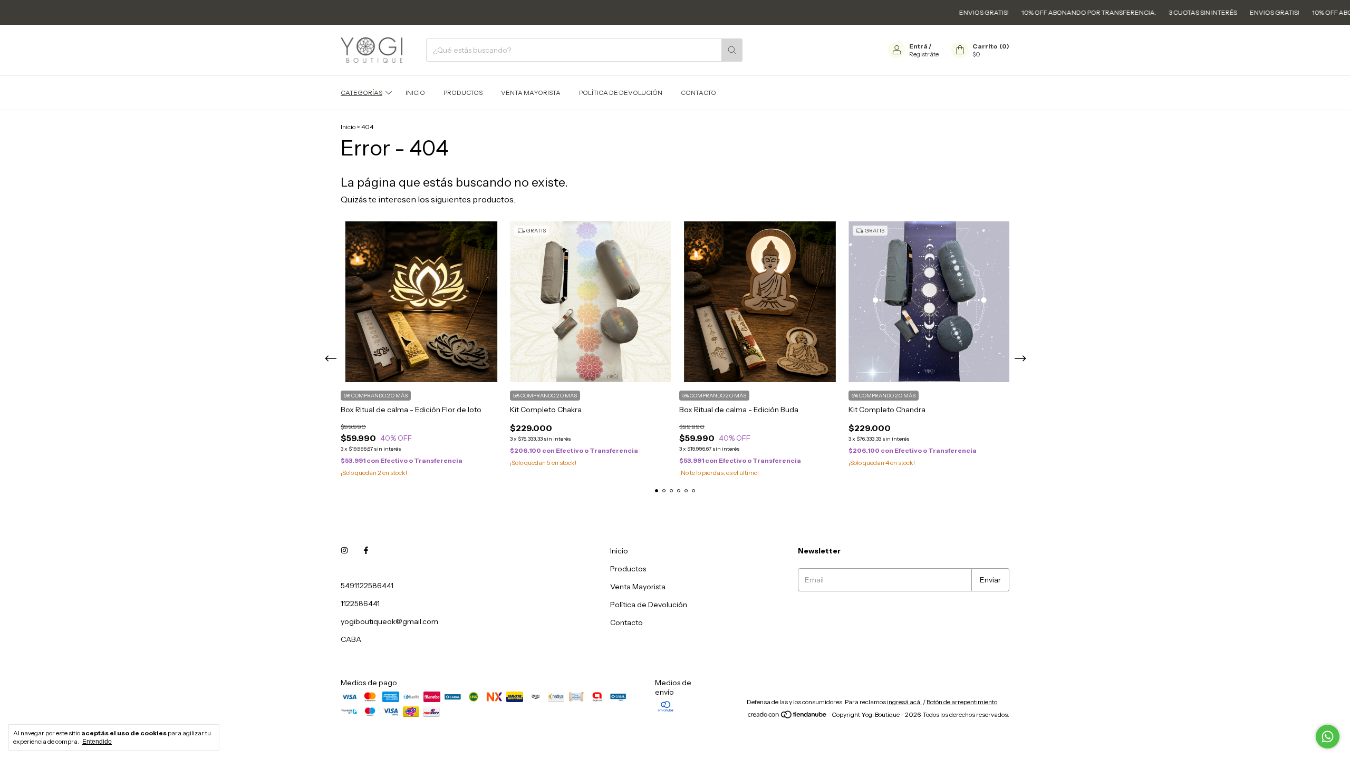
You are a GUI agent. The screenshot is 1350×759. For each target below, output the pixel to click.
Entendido (97, 741)
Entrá (918, 46)
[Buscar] (731, 50)
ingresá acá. (904, 702)
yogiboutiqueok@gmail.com (389, 621)
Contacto (698, 92)
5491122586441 (367, 585)
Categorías (361, 92)
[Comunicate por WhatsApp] (1327, 736)
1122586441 (360, 603)
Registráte (924, 54)
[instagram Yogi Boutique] (344, 551)
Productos (463, 92)
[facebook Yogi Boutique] (366, 551)
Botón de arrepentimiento (962, 702)
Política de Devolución (620, 92)
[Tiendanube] (787, 717)
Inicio (415, 92)
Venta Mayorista (531, 92)
